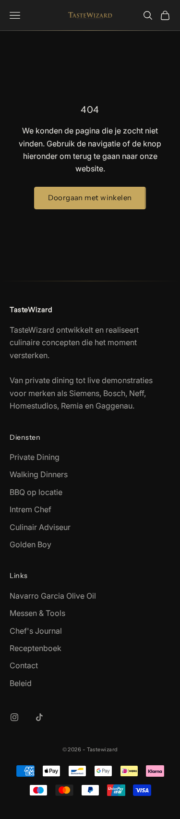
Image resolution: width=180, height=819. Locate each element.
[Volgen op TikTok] (39, 717)
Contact (24, 665)
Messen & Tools (37, 613)
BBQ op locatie (36, 492)
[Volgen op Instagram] (14, 717)
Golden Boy (30, 544)
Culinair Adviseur (40, 527)
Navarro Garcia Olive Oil (53, 596)
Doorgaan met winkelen (90, 197)
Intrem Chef (30, 509)
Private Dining (35, 457)
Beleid (21, 683)
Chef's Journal (36, 631)
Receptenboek (35, 648)
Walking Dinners (39, 474)
